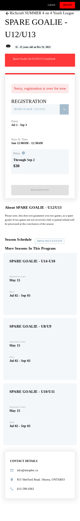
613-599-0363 (25, 488)
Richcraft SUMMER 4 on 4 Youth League (42, 13)
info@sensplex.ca (27, 470)
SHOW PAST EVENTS (49, 241)
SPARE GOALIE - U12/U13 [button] (29, 109)
